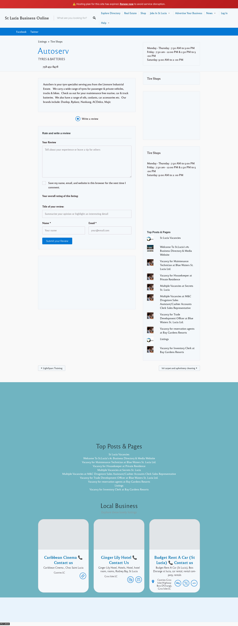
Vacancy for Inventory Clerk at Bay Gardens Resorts (119, 489)
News (209, 13)
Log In (224, 13)
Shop (143, 13)
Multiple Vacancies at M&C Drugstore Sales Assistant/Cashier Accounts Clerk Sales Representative (119, 473)
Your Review (49, 142)
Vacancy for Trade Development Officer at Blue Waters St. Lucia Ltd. (176, 318)
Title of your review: (53, 206)
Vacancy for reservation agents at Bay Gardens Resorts (119, 481)
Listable (130, 612)
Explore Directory (110, 13)
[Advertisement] (87, 282)
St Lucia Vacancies (170, 237)
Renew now (127, 4)
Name (46, 223)
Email (93, 223)
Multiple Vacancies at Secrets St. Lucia (119, 470)
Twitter (34, 31)
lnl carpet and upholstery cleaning (178, 368)
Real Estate (130, 13)
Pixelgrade (142, 612)
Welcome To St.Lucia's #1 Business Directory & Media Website (176, 250)
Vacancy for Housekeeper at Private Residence (119, 466)
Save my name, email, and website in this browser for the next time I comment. (87, 185)
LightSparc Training (52, 368)
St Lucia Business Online (27, 17)
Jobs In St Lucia (158, 13)
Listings (42, 41)
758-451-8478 (50, 66)
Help (103, 22)
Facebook (21, 31)
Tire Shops (56, 41)
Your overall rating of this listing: (60, 196)
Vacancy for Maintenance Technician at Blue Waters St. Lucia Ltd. (176, 265)
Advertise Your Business (188, 13)
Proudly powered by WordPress (105, 612)
